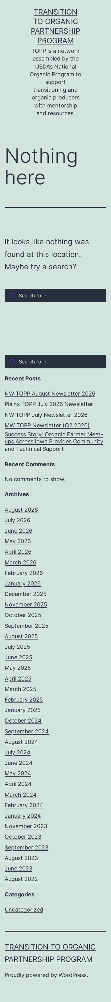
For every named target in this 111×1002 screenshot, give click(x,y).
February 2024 (24, 805)
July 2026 (17, 520)
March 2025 (20, 689)
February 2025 (24, 699)
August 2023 (21, 858)
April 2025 (18, 678)
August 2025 (21, 636)
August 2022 (21, 879)
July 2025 (17, 647)
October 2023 (23, 836)
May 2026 (18, 541)
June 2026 (18, 530)
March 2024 (21, 794)
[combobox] (55, 295)
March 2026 (20, 562)
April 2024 (18, 784)
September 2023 (26, 847)
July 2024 (18, 752)
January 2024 (23, 815)
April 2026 (18, 551)
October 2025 (23, 615)
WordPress (73, 975)
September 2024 (27, 731)
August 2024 (21, 742)
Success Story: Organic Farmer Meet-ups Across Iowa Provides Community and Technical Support (54, 441)
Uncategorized (24, 909)
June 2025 (18, 657)
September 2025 (26, 626)
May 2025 (18, 668)
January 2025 (23, 710)
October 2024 (23, 720)
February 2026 (24, 573)
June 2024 (19, 763)
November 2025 (26, 604)
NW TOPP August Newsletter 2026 (50, 393)
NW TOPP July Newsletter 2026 (46, 415)
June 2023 (18, 868)
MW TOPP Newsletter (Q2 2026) (47, 425)
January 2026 (23, 583)
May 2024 (18, 773)
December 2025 (26, 594)
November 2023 (26, 826)
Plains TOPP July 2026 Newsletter (49, 404)
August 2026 (21, 509)
